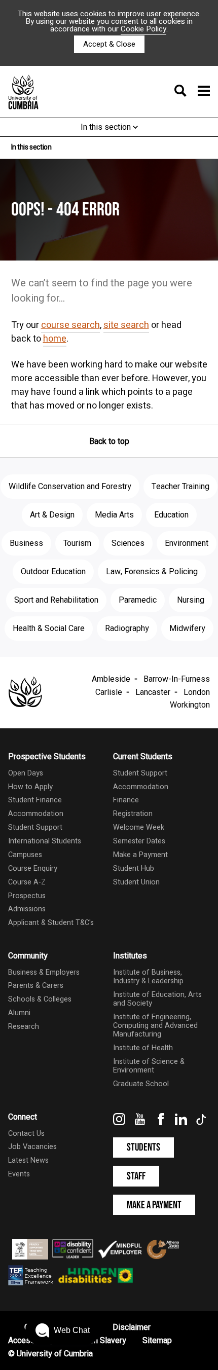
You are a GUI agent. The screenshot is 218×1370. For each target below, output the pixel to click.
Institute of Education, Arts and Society (157, 999)
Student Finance (35, 800)
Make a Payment (140, 854)
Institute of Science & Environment (149, 1066)
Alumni (19, 1013)
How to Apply (30, 787)
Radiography (127, 628)
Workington (190, 705)
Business (26, 543)
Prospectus (27, 896)
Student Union (136, 882)
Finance (126, 800)
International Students (44, 841)
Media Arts (114, 515)
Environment (186, 543)
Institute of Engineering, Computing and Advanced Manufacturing (155, 1026)
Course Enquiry (32, 868)
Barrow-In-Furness (176, 679)
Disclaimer (132, 1327)
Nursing (190, 600)
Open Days (25, 773)
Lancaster (152, 692)
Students (143, 1147)
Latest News (28, 1160)
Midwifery (187, 628)
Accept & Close (109, 44)
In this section (107, 127)
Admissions (27, 909)
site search (126, 325)
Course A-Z (27, 882)
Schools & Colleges (39, 999)
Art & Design (52, 515)
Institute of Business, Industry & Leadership (148, 976)
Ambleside (111, 679)
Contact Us (26, 1133)
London (197, 692)
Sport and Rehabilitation (56, 600)
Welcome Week (138, 827)
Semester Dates (139, 841)
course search (70, 325)
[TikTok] (202, 1123)
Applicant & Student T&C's (51, 922)
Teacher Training (180, 486)
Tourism (77, 543)
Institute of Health (143, 1048)
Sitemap (157, 1341)
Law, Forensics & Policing (152, 572)
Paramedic (138, 600)
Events (19, 1174)
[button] (62, 1330)
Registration (133, 813)
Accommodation (35, 813)
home (54, 339)
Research (23, 1026)
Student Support (35, 827)
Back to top (109, 441)
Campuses (25, 854)
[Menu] (189, 92)
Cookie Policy (143, 28)
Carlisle (108, 692)
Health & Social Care (49, 628)
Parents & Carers (35, 985)
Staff (136, 1176)
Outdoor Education (53, 572)
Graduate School (141, 1084)
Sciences (128, 543)
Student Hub (133, 868)
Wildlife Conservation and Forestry (70, 486)
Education (171, 515)
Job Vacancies (32, 1146)
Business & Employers (44, 972)
